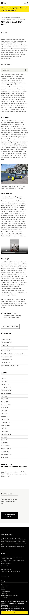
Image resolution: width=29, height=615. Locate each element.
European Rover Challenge (12, 315)
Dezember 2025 (6, 387)
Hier (2, 472)
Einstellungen (4, 605)
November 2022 (6, 434)
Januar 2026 (5, 384)
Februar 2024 (5, 416)
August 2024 (5, 408)
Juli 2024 (4, 410)
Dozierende (4, 351)
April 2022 (4, 443)
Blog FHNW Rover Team (11, 317)
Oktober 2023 (5, 425)
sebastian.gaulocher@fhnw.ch (12, 571)
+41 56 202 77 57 (6, 569)
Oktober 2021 (5, 451)
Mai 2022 (4, 440)
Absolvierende (5, 339)
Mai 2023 (4, 428)
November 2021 (6, 449)
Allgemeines (5, 342)
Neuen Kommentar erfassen (9, 515)
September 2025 (6, 393)
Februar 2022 (5, 446)
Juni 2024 (4, 413)
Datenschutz (23, 601)
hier (17, 303)
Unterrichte (4, 362)
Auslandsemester (6, 348)
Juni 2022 (4, 437)
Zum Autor (6, 70)
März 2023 (4, 431)
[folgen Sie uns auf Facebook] (1, 576)
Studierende (5, 357)
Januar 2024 (5, 419)
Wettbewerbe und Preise (8, 365)
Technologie (5, 359)
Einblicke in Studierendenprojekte (11, 354)
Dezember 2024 (6, 405)
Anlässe (3, 345)
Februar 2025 (5, 402)
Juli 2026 (4, 378)
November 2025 (6, 390)
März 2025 (4, 399)
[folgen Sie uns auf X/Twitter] (4, 576)
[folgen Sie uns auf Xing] (6, 576)
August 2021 (5, 457)
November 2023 (6, 422)
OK (14, 612)
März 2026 (4, 381)
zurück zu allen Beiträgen (10, 326)
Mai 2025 (4, 396)
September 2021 (6, 454)
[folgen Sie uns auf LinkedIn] (8, 576)
